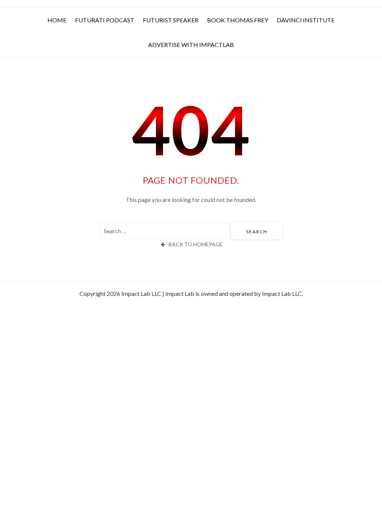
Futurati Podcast (104, 19)
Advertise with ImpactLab (191, 44)
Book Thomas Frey (237, 19)
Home (56, 19)
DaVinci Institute (306, 19)
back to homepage (196, 244)
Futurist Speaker (170, 19)
